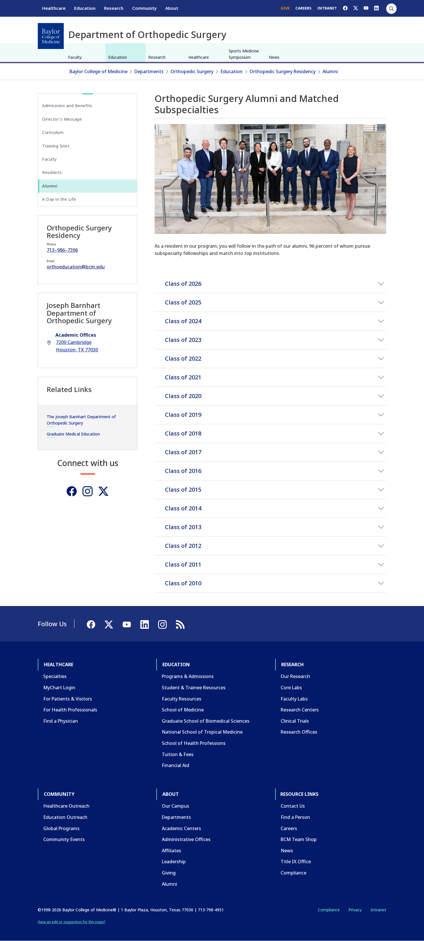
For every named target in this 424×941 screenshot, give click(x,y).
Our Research (295, 676)
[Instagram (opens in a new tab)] (87, 491)
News (274, 57)
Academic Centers (181, 828)
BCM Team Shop (299, 839)
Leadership (174, 861)
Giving (169, 873)
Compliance (293, 873)
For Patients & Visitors (67, 699)
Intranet (378, 909)
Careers (289, 828)
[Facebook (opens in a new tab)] (345, 8)
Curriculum (52, 132)
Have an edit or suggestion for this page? (72, 921)
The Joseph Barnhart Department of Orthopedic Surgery (81, 420)
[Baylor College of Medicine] (51, 36)
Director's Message (62, 119)
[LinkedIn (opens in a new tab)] (376, 8)
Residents (52, 172)
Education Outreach (65, 817)
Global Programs (61, 828)
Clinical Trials (295, 721)
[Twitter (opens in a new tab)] (103, 491)
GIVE (285, 8)
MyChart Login (59, 687)
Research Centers (300, 710)
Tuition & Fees (178, 754)
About (171, 8)
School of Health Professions (194, 743)
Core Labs (291, 687)
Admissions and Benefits (67, 105)
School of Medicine (183, 710)
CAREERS (303, 8)
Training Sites (56, 146)
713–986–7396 (62, 250)
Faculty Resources (181, 699)
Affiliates (171, 850)
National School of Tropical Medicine (202, 732)
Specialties (55, 676)
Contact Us (293, 806)
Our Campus (175, 806)
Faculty (75, 57)
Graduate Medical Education (73, 434)
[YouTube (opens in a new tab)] (366, 8)
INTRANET (327, 8)
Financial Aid (175, 765)
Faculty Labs (294, 699)
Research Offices (299, 732)
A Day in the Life (59, 199)
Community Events (64, 839)
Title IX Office (296, 861)
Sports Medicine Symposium (244, 54)
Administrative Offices (186, 839)
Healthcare (53, 8)
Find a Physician (60, 721)
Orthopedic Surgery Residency (282, 71)
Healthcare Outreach (66, 806)
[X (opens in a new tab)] (355, 8)
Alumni (330, 71)
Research (113, 8)
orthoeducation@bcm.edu (76, 267)
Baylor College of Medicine (98, 71)
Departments (149, 71)
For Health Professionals (70, 710)
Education (84, 8)
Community (144, 8)
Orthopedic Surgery (191, 71)
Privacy (355, 909)
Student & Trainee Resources (194, 687)
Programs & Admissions (188, 676)
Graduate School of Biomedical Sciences (205, 721)
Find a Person (295, 817)
